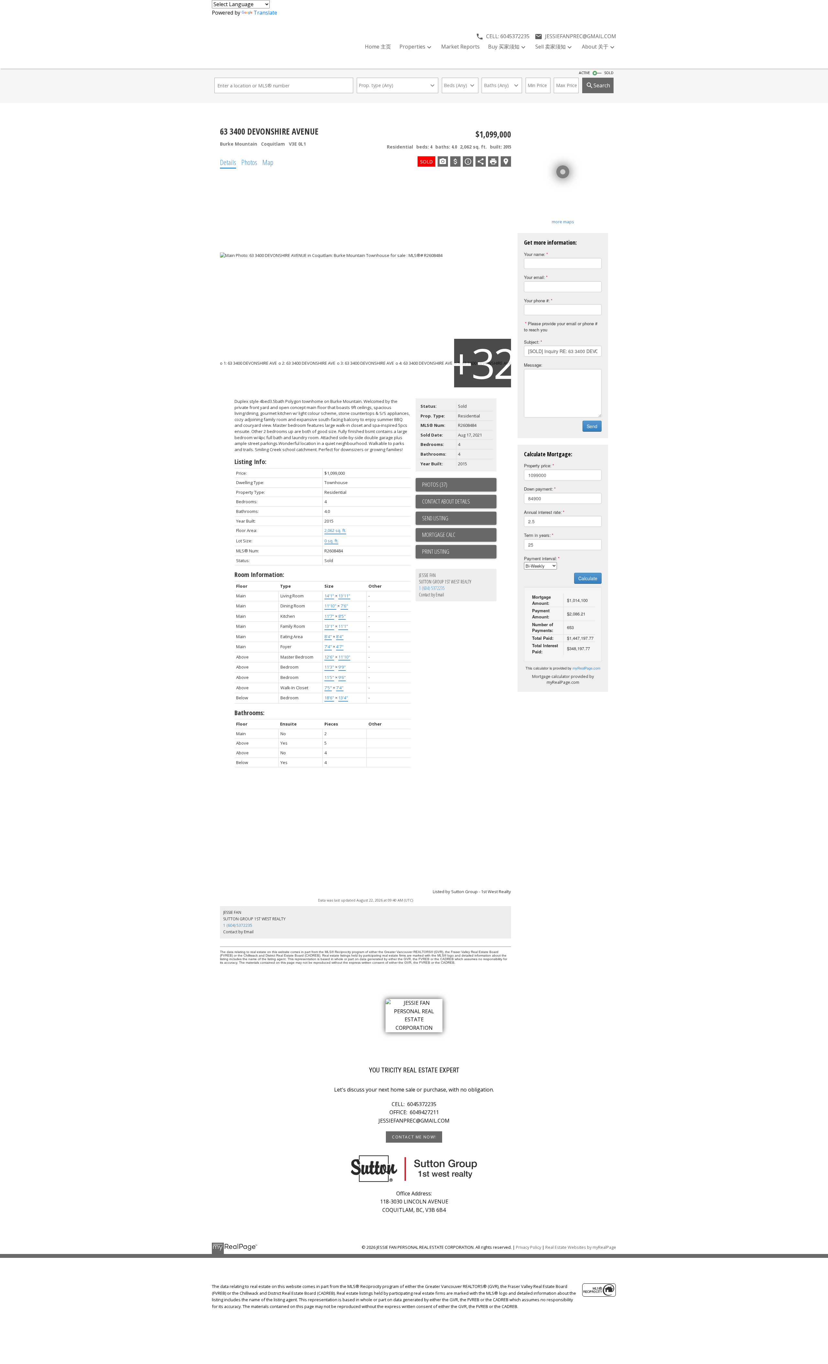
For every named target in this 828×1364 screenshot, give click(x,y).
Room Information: (259, 574)
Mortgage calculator (459, 535)
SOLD (609, 73)
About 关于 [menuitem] (595, 46)
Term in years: (537, 535)
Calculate (587, 578)
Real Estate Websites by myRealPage (580, 1247)
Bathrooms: (249, 712)
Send (592, 426)
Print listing (435, 551)
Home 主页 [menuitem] (378, 46)
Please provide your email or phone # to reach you (560, 326)
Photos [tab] (249, 162)
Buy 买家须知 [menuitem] (503, 46)
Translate (265, 12)
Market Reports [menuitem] (460, 46)
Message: (533, 365)
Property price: (537, 465)
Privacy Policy (528, 1247)
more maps (563, 222)
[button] (414, 1137)
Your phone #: (537, 300)
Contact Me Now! (414, 1137)
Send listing (435, 518)
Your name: (534, 254)
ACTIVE (584, 73)
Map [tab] (267, 162)
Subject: (531, 342)
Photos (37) (434, 484)
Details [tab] (228, 162)
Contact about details (446, 501)
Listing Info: (250, 461)
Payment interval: (540, 558)
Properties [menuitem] (412, 46)
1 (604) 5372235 (432, 588)
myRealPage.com (586, 668)
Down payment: (538, 489)
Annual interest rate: (543, 512)
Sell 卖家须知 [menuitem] (550, 46)
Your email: (534, 277)
